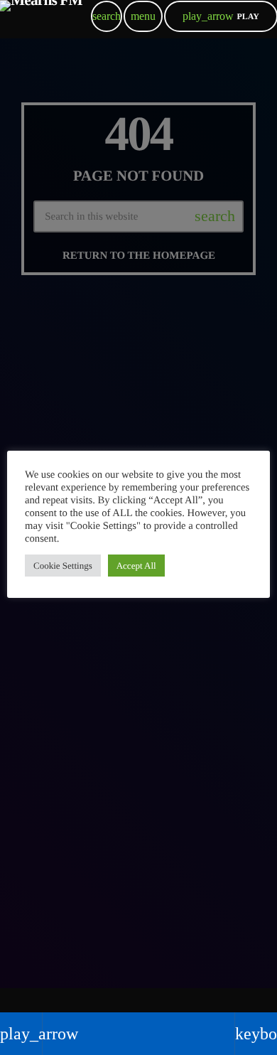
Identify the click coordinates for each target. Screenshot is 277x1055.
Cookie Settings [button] (62, 565)
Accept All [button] (136, 565)
